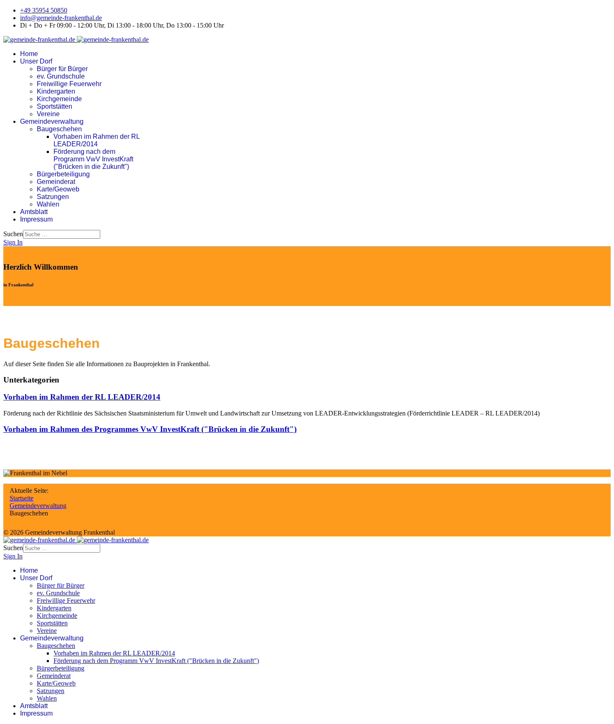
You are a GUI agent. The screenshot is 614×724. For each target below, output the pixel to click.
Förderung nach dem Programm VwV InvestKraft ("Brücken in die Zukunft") (93, 159)
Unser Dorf (36, 61)
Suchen (13, 233)
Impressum (36, 219)
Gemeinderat (56, 181)
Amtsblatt (34, 211)
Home (29, 53)
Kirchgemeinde (59, 98)
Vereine (48, 113)
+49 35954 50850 (43, 10)
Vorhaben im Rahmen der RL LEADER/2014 (96, 140)
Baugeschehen (59, 129)
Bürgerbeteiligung (63, 174)
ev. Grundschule (61, 76)
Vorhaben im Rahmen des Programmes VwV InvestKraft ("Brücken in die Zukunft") (150, 429)
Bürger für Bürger (62, 68)
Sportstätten (54, 106)
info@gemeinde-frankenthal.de (61, 17)
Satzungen (53, 196)
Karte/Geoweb (58, 189)
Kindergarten (56, 91)
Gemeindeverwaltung (52, 121)
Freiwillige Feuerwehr (69, 83)
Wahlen (48, 204)
